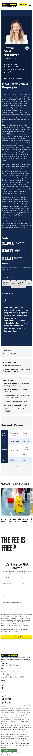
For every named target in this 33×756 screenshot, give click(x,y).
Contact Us (16, 672)
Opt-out (12, 677)
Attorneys (9, 12)
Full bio (9, 72)
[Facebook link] (2, 686)
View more (5, 263)
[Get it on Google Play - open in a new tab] (7, 702)
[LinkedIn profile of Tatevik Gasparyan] (27, 48)
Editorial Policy (20, 677)
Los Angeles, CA (11, 64)
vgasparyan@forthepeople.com (17, 69)
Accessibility (5, 677)
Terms (24, 629)
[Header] (9, 5)
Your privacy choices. (9, 750)
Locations (4, 672)
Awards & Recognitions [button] (13, 78)
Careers (10, 672)
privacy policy (14, 631)
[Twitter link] (2, 683)
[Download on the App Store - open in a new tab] (7, 699)
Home (3, 12)
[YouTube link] (2, 688)
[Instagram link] (2, 690)
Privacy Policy (5, 755)
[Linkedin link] (2, 692)
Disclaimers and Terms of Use (16, 755)
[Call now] (23, 5)
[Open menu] (30, 5)
